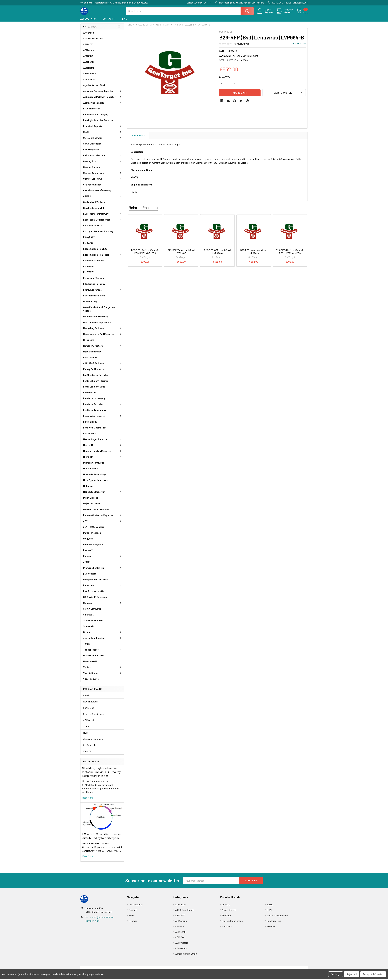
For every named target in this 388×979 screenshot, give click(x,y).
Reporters (88, 585)
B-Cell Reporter (91, 108)
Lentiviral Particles (93, 404)
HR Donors (88, 339)
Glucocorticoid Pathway (95, 316)
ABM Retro (88, 67)
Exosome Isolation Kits (95, 248)
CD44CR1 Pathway (92, 137)
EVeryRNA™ (89, 237)
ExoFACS (88, 243)
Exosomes (88, 266)
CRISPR (87, 196)
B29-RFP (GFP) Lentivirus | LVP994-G (217, 252)
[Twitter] (241, 101)
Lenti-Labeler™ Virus (94, 386)
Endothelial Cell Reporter (96, 219)
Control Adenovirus (93, 173)
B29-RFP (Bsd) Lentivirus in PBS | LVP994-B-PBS (145, 252)
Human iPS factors (93, 345)
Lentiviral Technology (94, 410)
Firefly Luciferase (92, 289)
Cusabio (87, 695)
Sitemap (133, 920)
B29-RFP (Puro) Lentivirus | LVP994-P (181, 252)
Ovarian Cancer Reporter (96, 509)
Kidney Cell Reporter (94, 369)
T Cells (86, 643)
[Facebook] (222, 101)
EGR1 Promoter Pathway (95, 213)
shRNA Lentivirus (92, 608)
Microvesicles (90, 468)
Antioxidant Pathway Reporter (99, 96)
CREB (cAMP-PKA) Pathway (97, 190)
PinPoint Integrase (93, 544)
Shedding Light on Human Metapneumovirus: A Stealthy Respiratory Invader (101, 771)
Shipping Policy (165, 968)
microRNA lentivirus (93, 462)
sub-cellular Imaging (94, 638)
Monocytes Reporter (94, 491)
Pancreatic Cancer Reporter (98, 515)
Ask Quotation (88, 18)
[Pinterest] (247, 101)
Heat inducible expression (97, 322)
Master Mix (89, 445)
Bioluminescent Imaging (95, 114)
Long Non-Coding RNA (94, 427)
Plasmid (87, 556)
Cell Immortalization (94, 155)
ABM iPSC (88, 56)
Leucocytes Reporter (94, 416)
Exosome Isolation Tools (96, 254)
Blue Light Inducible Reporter (98, 120)
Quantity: (225, 77)
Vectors (87, 667)
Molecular (88, 486)
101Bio (86, 726)
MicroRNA (88, 456)
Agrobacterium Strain (94, 85)
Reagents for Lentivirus (95, 579)
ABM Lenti (88, 61)
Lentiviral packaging (94, 398)
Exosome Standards (94, 260)
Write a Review (298, 43)
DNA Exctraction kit (93, 208)
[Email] (228, 101)
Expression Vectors (93, 278)
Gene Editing (90, 301)
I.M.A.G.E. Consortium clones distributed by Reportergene (101, 836)
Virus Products (91, 678)
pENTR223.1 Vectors (93, 526)
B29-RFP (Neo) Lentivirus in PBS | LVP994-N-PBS (290, 252)
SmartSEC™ (89, 614)
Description (138, 135)
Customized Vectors (94, 202)
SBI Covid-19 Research (95, 597)
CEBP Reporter (91, 149)
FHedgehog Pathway (94, 283)
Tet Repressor (91, 649)
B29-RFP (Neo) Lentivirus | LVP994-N (253, 252)
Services (87, 603)
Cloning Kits (89, 161)
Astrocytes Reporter (94, 102)
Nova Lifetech (90, 701)
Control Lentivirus (92, 178)
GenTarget (88, 707)
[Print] (234, 101)
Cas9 (86, 132)
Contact (108, 18)
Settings (335, 974)
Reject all (351, 974)
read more (87, 797)
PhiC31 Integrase (92, 532)
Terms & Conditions (109, 968)
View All (87, 751)
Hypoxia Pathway (92, 351)
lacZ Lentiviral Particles (96, 375)
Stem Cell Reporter (93, 620)
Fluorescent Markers (94, 295)
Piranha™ (88, 550)
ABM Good (88, 720)
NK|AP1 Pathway (91, 503)
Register (268, 12)
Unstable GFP (90, 661)
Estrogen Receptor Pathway (98, 231)
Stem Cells (89, 626)
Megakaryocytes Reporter (97, 451)
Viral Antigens (90, 673)
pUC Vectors (89, 573)
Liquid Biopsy (90, 421)
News (124, 18)
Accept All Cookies (373, 974)
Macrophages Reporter (95, 439)
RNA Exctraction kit (93, 591)
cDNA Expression (92, 143)
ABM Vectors (90, 73)
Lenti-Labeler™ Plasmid (95, 380)
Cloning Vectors (91, 167)
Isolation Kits (90, 357)
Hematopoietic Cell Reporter (98, 334)
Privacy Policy (279, 968)
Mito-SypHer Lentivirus (95, 480)
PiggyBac (88, 538)
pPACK (86, 562)
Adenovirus (89, 79)
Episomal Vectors (92, 225)
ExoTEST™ (88, 272)
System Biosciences (93, 713)
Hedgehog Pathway (93, 328)
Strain (86, 632)
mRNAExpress (90, 497)
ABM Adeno (89, 50)
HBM (85, 732)
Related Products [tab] (143, 207)
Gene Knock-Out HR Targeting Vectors (99, 309)
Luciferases (89, 433)
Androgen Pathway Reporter (98, 91)
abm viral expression (93, 738)
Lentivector (89, 392)
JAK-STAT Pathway (93, 363)
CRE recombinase (92, 184)
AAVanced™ (89, 32)
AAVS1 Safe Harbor (93, 38)
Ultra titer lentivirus (94, 655)
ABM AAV (88, 44)
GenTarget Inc (90, 745)
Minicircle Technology (94, 474)
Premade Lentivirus (93, 567)
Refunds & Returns (222, 968)
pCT (85, 521)
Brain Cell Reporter (93, 126)
